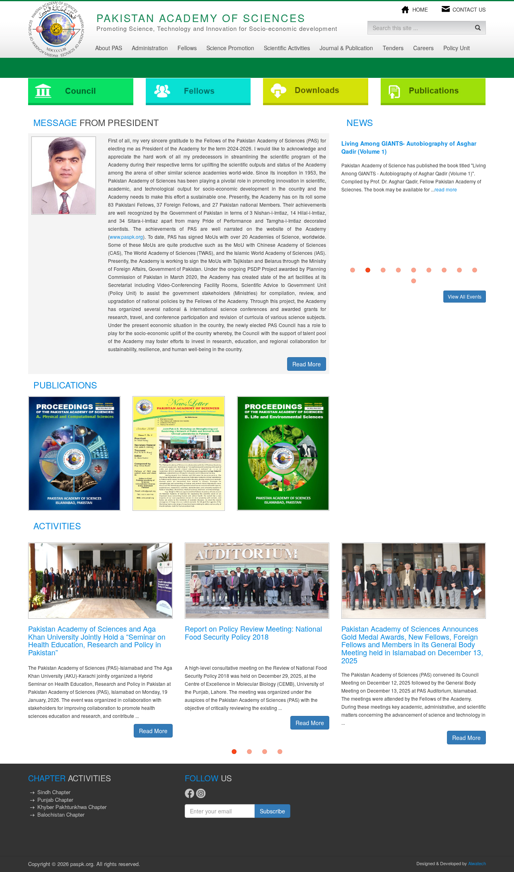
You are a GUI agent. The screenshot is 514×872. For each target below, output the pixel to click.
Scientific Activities (287, 48)
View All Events (464, 296)
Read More (306, 364)
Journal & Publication (346, 48)
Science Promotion (230, 48)
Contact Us (469, 9)
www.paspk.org (126, 236)
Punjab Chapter (55, 799)
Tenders (393, 48)
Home (420, 9)
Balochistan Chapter (60, 814)
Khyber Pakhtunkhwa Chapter (71, 807)
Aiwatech (477, 863)
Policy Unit (456, 48)
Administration (150, 48)
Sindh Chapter (53, 792)
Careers (423, 48)
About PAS (108, 48)
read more (445, 189)
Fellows (187, 48)
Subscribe (272, 811)
